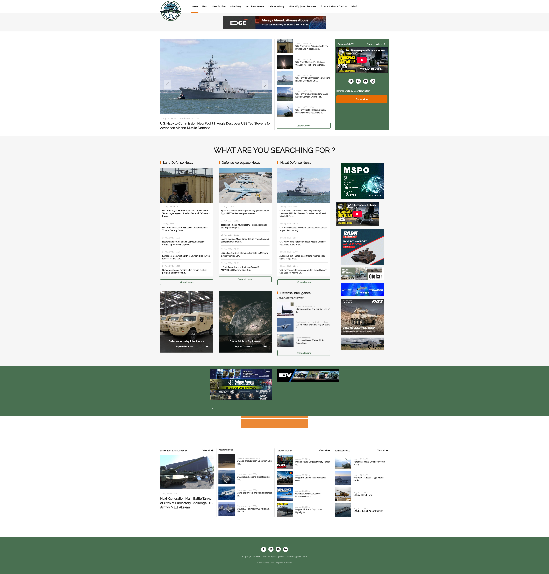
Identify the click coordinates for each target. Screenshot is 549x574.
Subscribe (362, 99)
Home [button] (195, 6)
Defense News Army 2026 (248, 458)
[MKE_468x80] (241, 394)
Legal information (284, 562)
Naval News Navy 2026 (192, 113)
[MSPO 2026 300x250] (362, 180)
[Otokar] (362, 273)
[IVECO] (308, 375)
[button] (167, 84)
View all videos (374, 44)
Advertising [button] (235, 6)
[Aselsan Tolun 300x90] (362, 289)
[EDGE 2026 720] (274, 21)
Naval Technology (303, 337)
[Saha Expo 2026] (241, 373)
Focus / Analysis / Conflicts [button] (334, 6)
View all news (303, 125)
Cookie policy (263, 562)
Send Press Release (254, 6)
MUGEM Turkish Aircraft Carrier (368, 511)
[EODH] (362, 246)
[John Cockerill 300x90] (362, 343)
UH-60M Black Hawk (363, 495)
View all (206, 450)
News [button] (204, 6)
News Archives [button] (219, 6)
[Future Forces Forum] (241, 384)
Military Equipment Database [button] (302, 6)
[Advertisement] (274, 417)
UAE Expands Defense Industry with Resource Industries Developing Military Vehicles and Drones (186, 504)
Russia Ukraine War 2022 (307, 306)
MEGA (354, 6)
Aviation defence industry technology (312, 322)
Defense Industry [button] (276, 6)
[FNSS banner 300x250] (362, 316)
